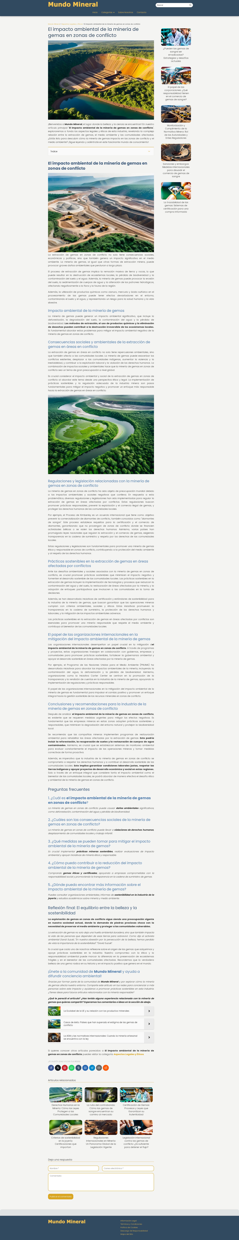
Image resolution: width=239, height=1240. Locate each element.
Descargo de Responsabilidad (134, 1231)
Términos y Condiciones (131, 1224)
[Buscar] (190, 5)
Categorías (106, 12)
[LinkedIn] (85, 1068)
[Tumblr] (78, 1068)
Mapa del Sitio (126, 1234)
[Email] (99, 1068)
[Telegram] (92, 1068)
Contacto (141, 12)
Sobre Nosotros (125, 12)
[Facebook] (51, 1068)
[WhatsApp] (72, 1068)
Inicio (95, 12)
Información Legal (128, 1221)
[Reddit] (106, 1068)
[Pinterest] (65, 1068)
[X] (58, 1068)
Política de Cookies (129, 1227)
